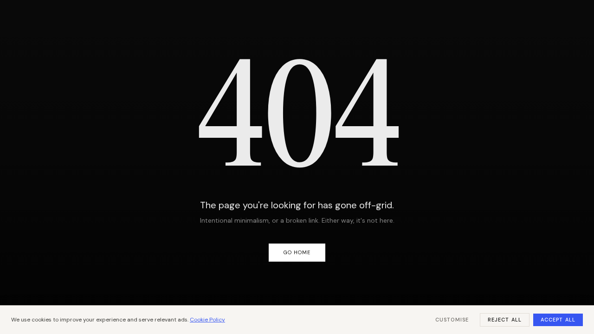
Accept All (558, 319)
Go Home (297, 252)
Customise (452, 319)
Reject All (505, 319)
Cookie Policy (207, 319)
